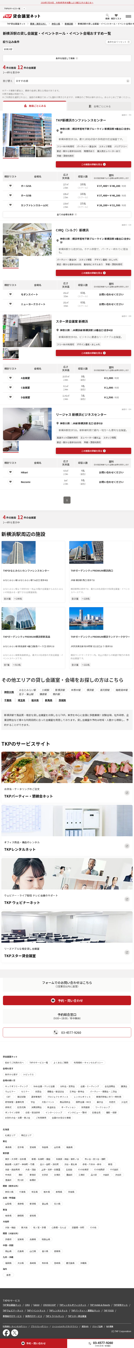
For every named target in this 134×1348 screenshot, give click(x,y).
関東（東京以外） (38, 23)
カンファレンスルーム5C (34, 205)
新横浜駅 (69, 23)
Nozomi (25, 482)
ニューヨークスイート (33, 304)
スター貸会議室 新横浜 (72, 321)
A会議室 (25, 378)
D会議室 (25, 397)
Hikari (24, 472)
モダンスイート (29, 294)
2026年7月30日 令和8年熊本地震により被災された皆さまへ (67, 2)
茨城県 (62, 700)
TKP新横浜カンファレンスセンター (81, 120)
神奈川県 (56, 23)
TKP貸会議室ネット (16, 23)
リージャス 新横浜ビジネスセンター (81, 414)
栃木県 (35, 700)
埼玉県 (21, 700)
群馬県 (48, 700)
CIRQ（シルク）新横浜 (72, 230)
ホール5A (26, 186)
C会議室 (25, 387)
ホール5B (26, 195)
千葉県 (8, 700)
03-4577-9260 (103, 1342)
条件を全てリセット (117, 41)
